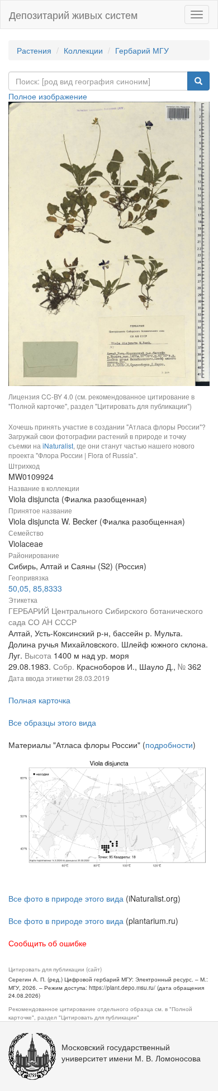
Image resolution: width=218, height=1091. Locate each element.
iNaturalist (57, 445)
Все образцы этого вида (52, 722)
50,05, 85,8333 (35, 588)
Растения (34, 50)
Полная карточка (39, 700)
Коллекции (83, 50)
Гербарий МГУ (142, 50)
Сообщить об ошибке (47, 943)
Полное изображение (47, 96)
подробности (169, 744)
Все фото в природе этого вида (66, 898)
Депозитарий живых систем (73, 14)
